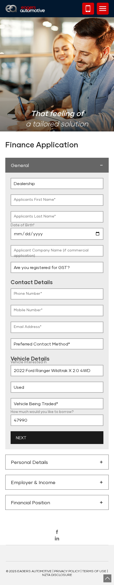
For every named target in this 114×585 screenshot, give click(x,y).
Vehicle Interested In (29, 362)
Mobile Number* (28, 310)
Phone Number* (28, 293)
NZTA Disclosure (57, 575)
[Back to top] (107, 578)
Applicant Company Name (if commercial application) (51, 253)
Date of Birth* (22, 225)
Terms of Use (94, 571)
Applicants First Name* (34, 199)
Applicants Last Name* (35, 216)
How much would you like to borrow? (42, 411)
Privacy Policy (67, 571)
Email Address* (27, 326)
